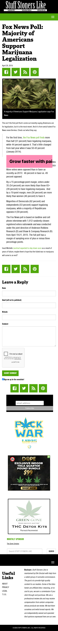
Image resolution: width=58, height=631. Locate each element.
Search (51, 551)
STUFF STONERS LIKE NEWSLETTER (29, 397)
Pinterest (34, 72)
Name (4, 288)
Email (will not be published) (11, 300)
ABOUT (5, 583)
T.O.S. (4, 594)
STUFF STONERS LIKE (25, 5)
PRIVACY (5, 587)
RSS (25, 72)
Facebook (6, 72)
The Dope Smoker (13, 543)
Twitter (16, 72)
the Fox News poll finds (33, 137)
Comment (5, 323)
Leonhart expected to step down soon (27, 248)
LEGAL (4, 591)
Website (5, 311)
